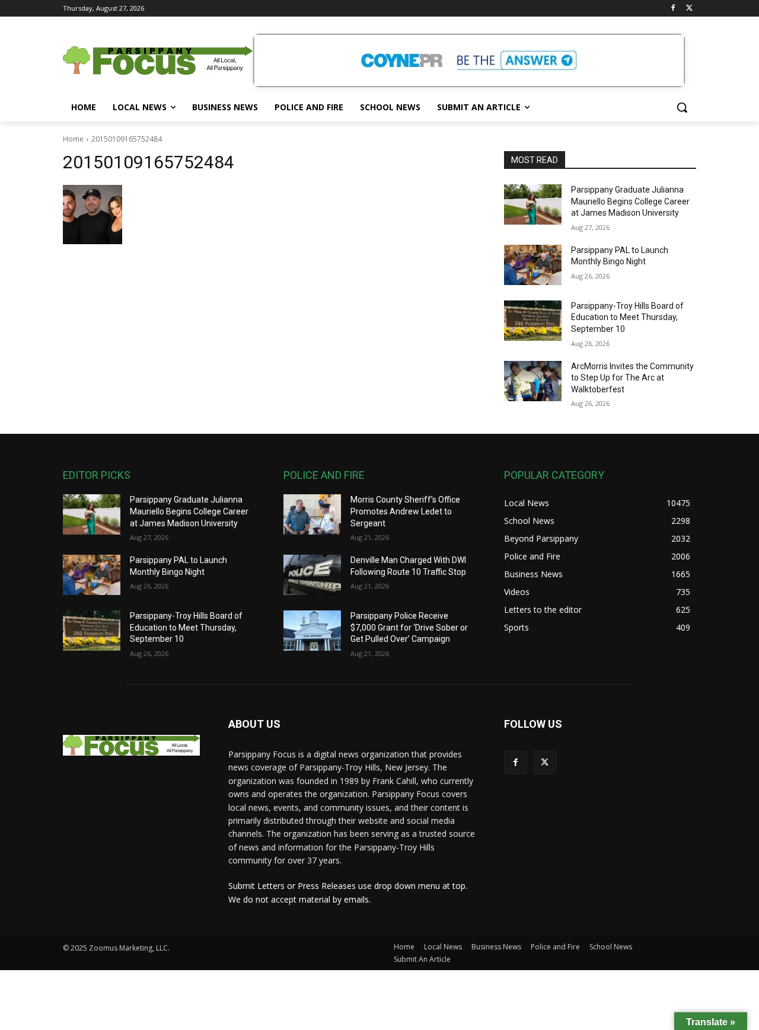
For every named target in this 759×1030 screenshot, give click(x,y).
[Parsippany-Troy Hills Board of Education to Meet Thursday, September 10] (533, 320)
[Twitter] (689, 8)
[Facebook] (673, 8)
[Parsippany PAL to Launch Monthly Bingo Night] (533, 265)
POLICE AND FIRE (324, 475)
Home (73, 139)
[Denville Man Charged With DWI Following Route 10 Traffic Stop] (312, 575)
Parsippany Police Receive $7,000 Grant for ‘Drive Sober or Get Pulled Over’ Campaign (409, 627)
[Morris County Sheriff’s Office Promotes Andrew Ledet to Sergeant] (312, 514)
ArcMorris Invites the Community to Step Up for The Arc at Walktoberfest (632, 378)
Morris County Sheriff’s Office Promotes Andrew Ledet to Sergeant (405, 511)
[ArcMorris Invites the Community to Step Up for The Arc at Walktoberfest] (533, 381)
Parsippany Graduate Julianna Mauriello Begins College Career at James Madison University (630, 201)
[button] (682, 107)
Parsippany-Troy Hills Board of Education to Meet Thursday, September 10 (627, 317)
